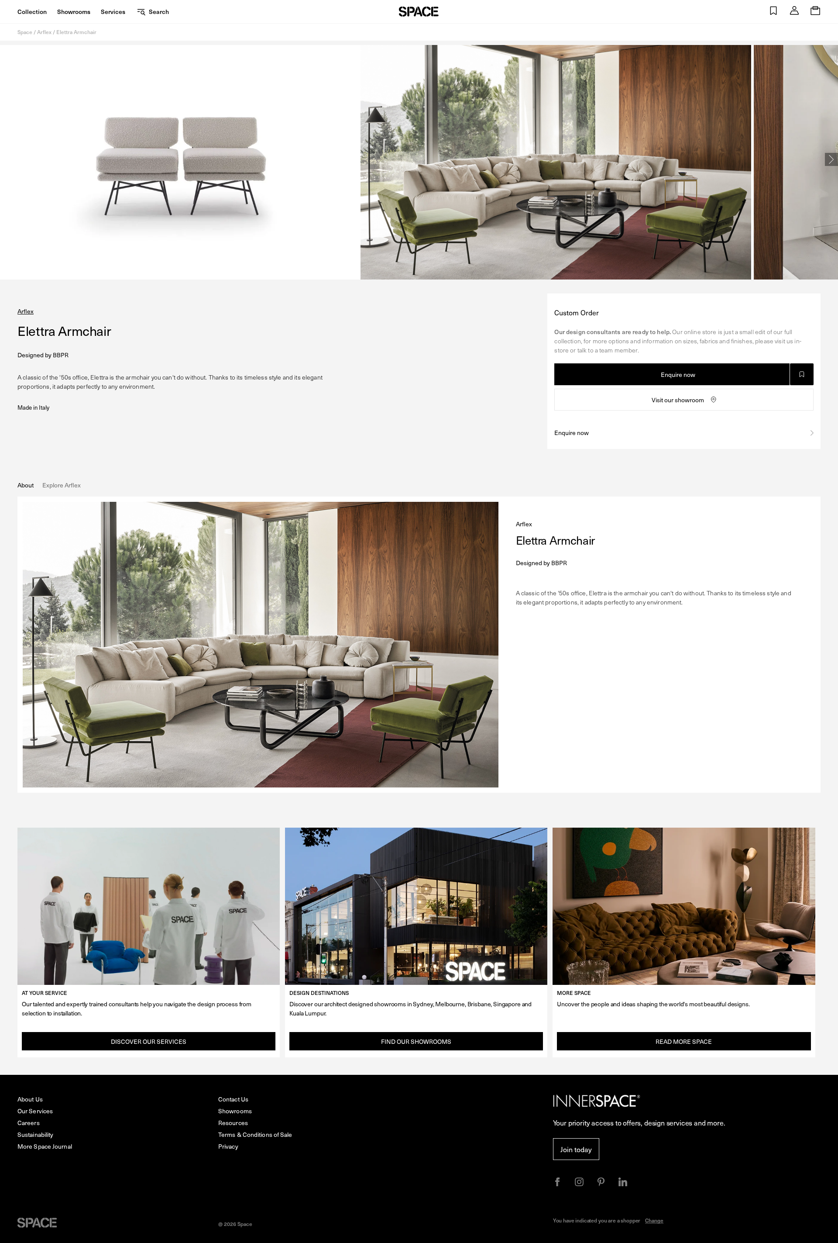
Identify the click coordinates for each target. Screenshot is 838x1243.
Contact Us (233, 1099)
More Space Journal (44, 1146)
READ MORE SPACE (684, 1041)
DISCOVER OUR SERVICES (148, 1041)
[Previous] (6, 159)
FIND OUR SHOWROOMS (416, 1041)
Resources (233, 1122)
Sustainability (35, 1134)
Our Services (35, 1110)
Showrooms (73, 11)
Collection (32, 11)
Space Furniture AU (419, 12)
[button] (773, 11)
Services (113, 11)
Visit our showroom (678, 399)
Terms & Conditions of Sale (255, 1134)
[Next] (831, 159)
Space (24, 32)
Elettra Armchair (76, 32)
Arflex (44, 32)
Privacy (228, 1146)
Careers (28, 1122)
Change (654, 1220)
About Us (30, 1099)
